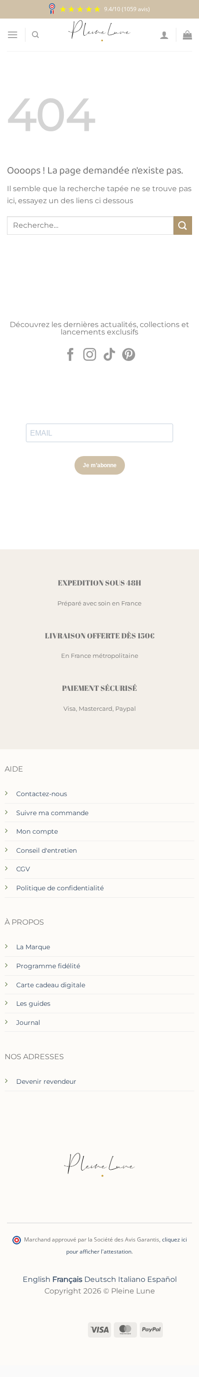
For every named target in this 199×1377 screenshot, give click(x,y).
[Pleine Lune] (100, 35)
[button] (12, 34)
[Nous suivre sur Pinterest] (128, 355)
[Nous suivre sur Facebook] (70, 355)
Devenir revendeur (46, 1081)
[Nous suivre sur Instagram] (89, 355)
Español (162, 1279)
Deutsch (100, 1279)
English (36, 1279)
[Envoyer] (183, 225)
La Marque (33, 947)
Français (67, 1279)
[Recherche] (35, 35)
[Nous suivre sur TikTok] (109, 355)
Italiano (131, 1279)
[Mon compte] (164, 35)
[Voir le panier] (187, 35)
